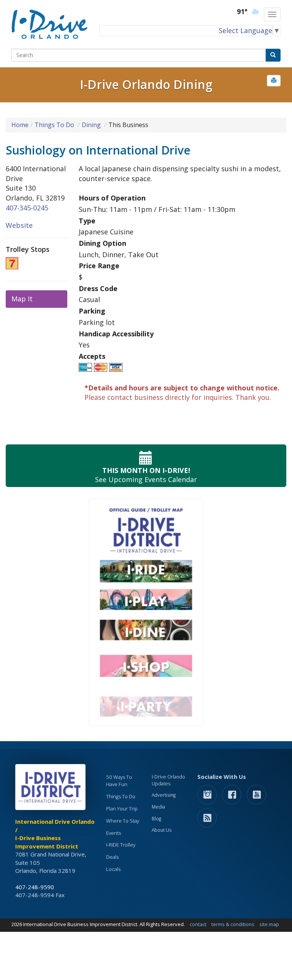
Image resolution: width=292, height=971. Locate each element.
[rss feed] (207, 817)
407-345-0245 (27, 207)
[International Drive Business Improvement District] (51, 789)
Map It (22, 298)
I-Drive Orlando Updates (168, 780)
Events (113, 832)
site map (269, 924)
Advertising (164, 795)
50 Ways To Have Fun (119, 781)
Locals (113, 869)
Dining (91, 125)
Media (158, 807)
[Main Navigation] (272, 14)
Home (20, 125)
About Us (161, 830)
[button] (274, 80)
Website (19, 225)
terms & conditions (232, 924)
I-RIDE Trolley (120, 844)
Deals (112, 856)
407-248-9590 (34, 887)
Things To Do (54, 125)
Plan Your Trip (122, 808)
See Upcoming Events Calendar (146, 475)
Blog (156, 818)
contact (198, 924)
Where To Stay (122, 820)
